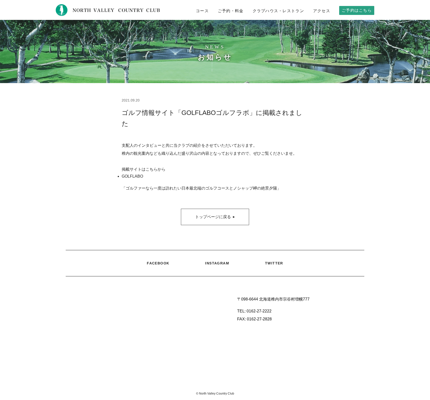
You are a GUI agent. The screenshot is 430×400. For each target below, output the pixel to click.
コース (202, 11)
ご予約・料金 (231, 11)
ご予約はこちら (357, 10)
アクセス (321, 11)
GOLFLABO (132, 176)
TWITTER (274, 263)
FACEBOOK (158, 263)
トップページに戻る (215, 217)
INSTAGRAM (217, 263)
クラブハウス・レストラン (278, 11)
